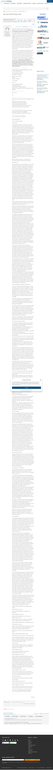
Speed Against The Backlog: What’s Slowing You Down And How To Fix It (42, 82)
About (47, 3)
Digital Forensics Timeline (32, 751)
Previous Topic (26, 703)
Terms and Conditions (22, 767)
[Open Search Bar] (46, 1)
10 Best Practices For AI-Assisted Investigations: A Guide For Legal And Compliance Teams (43, 75)
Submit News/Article (31, 745)
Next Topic (32, 703)
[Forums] (4, 11)
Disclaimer (49, 767)
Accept (26, 387)
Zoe (38, 79)
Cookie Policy (32, 767)
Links (34, 3)
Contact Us (30, 749)
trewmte (11, 21)
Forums (6, 3)
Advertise (40, 3)
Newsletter (27, 3)
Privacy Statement (40, 767)
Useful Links (30, 750)
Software (29, 753)
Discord (13, 3)
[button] (40, 379)
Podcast (19, 3)
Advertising (30, 746)
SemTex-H (15, 718)
